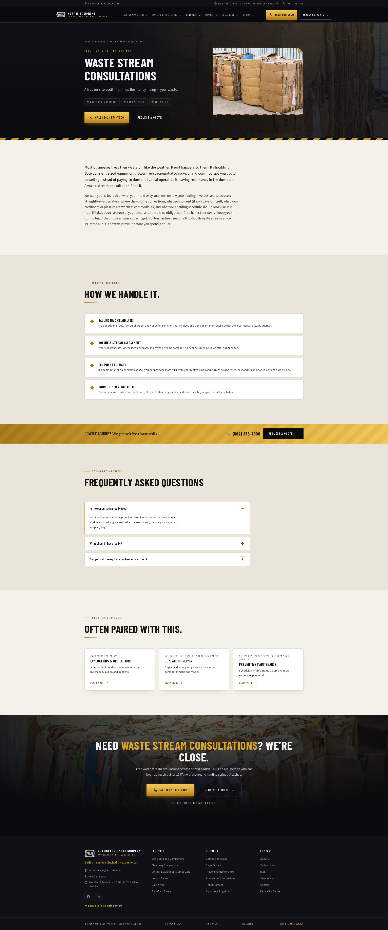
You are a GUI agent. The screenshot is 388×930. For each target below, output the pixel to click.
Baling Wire (158, 885)
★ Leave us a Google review (103, 906)
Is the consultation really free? (109, 508)
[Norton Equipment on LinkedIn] (98, 896)
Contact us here (204, 803)
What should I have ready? (106, 543)
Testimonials (267, 865)
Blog (263, 872)
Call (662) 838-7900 (109, 117)
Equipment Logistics (217, 891)
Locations (228, 14)
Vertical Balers (160, 878)
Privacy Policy (173, 923)
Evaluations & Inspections (220, 878)
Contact (264, 885)
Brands (209, 14)
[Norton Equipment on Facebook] (88, 896)
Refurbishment (214, 885)
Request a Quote (316, 14)
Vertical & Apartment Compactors (171, 872)
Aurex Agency (296, 923)
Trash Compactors (132, 14)
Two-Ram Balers (161, 891)
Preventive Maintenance (220, 872)
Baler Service (213, 865)
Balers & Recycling (165, 14)
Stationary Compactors (165, 865)
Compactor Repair (216, 859)
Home (87, 41)
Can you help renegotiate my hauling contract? (118, 559)
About (246, 14)
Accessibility (249, 923)
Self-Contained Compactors (168, 859)
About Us (265, 859)
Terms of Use (211, 923)
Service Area (267, 878)
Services (191, 14)
